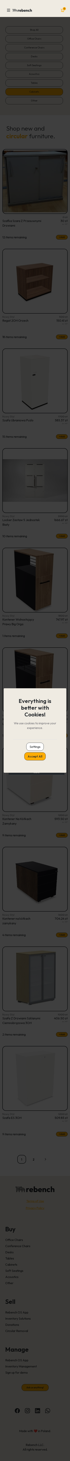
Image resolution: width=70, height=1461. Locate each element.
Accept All (35, 756)
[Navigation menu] (8, 10)
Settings (35, 747)
